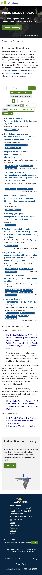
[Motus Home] (9, 3)
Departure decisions (11, 165)
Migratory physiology (26, 292)
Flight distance (23, 315)
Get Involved (15, 525)
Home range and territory (13, 147)
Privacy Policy (21, 564)
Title (10, 110)
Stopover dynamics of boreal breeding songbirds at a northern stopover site (17, 155)
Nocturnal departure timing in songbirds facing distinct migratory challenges (20, 302)
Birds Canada (16, 559)
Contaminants (28, 289)
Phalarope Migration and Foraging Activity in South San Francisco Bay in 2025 (20, 121)
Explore (13, 531)
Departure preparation (27, 313)
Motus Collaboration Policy (16, 71)
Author (16, 110)
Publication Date (27, 110)
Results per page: (13, 105)
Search (31, 88)
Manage (13, 534)
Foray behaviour (10, 189)
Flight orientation (11, 318)
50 (29, 105)
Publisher (7, 113)
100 (33, 105)
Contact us (10, 466)
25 (26, 105)
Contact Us (17, 520)
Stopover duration (11, 168)
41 (25, 101)
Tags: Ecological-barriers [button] (20, 92)
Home (12, 523)
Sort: (5, 110)
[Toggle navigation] (39, 3)
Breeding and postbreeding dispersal (16, 145)
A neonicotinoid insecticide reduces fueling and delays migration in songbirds (20, 278)
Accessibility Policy (30, 559)
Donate (34, 542)
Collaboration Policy (12, 28)
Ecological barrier (11, 315)
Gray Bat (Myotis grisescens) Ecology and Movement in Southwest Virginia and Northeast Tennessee (19, 217)
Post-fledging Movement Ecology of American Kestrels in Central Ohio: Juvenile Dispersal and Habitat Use (19, 137)
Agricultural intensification (13, 289)
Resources (6, 41)
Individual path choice (11, 129)
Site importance (10, 225)
